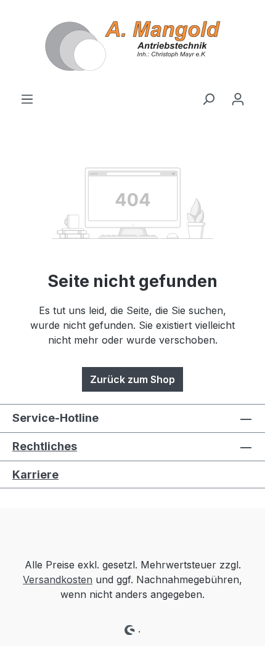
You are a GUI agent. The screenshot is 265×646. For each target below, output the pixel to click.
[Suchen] (208, 98)
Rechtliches (44, 446)
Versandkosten (57, 579)
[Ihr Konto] (238, 98)
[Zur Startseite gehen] (132, 45)
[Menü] (27, 98)
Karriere (35, 474)
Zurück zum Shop (132, 379)
